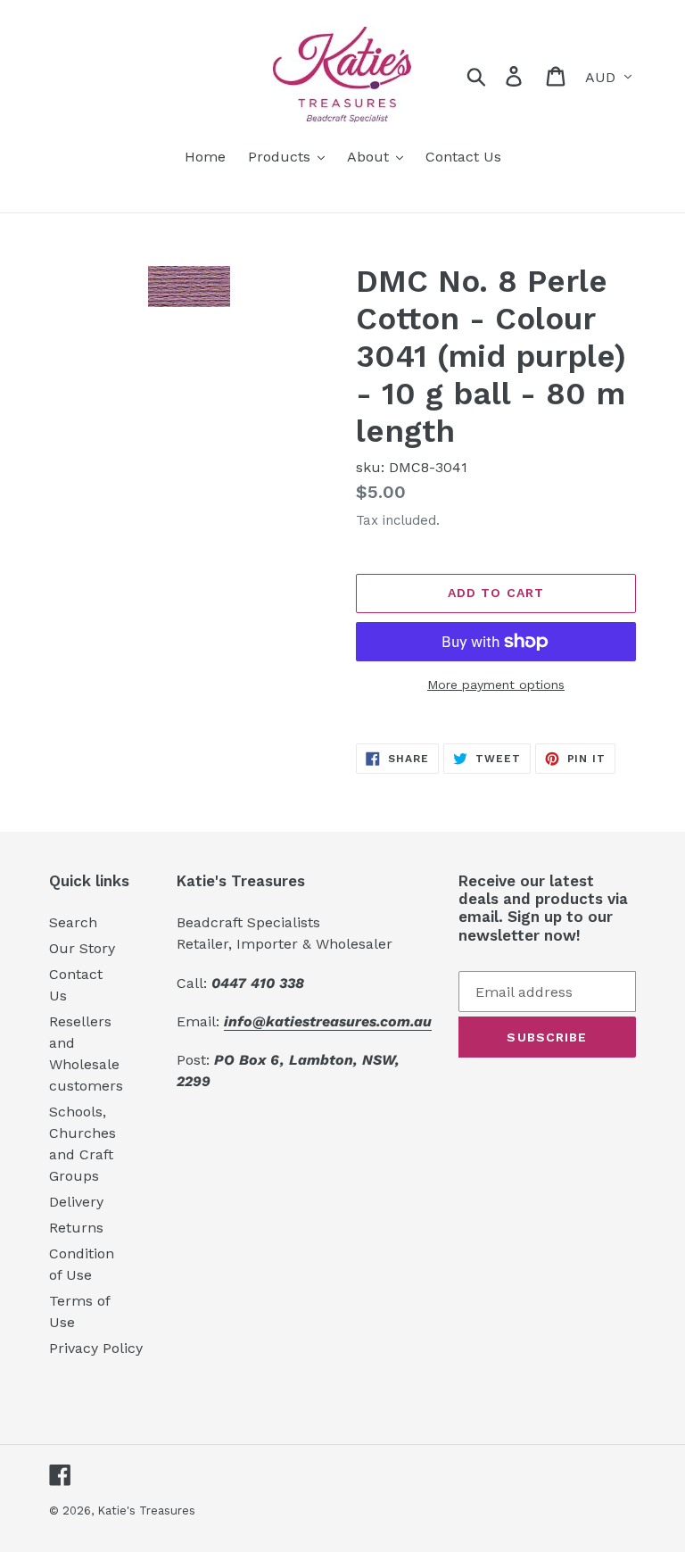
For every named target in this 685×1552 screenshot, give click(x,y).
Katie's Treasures (146, 1510)
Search (73, 922)
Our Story (82, 948)
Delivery (76, 1201)
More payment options (496, 684)
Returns (76, 1227)
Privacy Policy (96, 1348)
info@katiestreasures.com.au (328, 1021)
